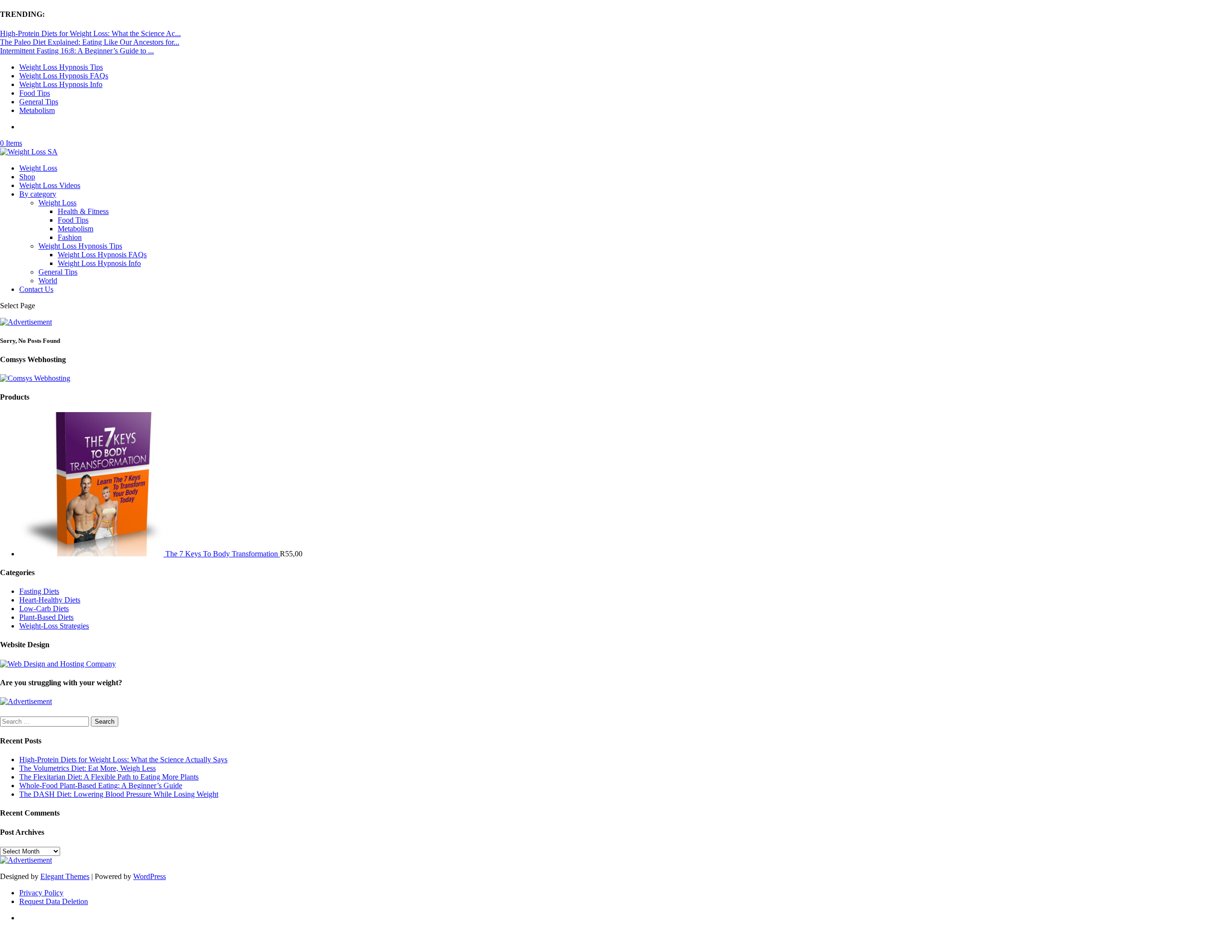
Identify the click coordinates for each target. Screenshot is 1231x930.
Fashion (70, 237)
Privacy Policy (41, 893)
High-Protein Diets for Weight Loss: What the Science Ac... (90, 33)
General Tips (38, 102)
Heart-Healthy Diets (49, 600)
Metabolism (37, 110)
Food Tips (34, 93)
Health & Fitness (83, 211)
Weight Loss (38, 168)
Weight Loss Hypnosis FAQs (63, 76)
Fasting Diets (39, 591)
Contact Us (36, 289)
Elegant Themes (64, 876)
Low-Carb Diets (44, 608)
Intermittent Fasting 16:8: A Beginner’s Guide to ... (77, 51)
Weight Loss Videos (49, 185)
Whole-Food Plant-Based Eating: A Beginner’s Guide (100, 785)
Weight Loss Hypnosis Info (60, 84)
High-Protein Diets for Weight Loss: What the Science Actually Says (123, 759)
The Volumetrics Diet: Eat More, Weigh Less (87, 768)
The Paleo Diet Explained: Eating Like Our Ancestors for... (89, 42)
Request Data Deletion (53, 901)
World (47, 280)
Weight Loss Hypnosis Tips (61, 67)
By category (37, 194)
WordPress (149, 876)
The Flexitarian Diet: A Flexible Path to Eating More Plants (109, 777)
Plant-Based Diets (46, 617)
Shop (27, 177)
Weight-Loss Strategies (54, 626)
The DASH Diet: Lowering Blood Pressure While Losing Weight (118, 794)
